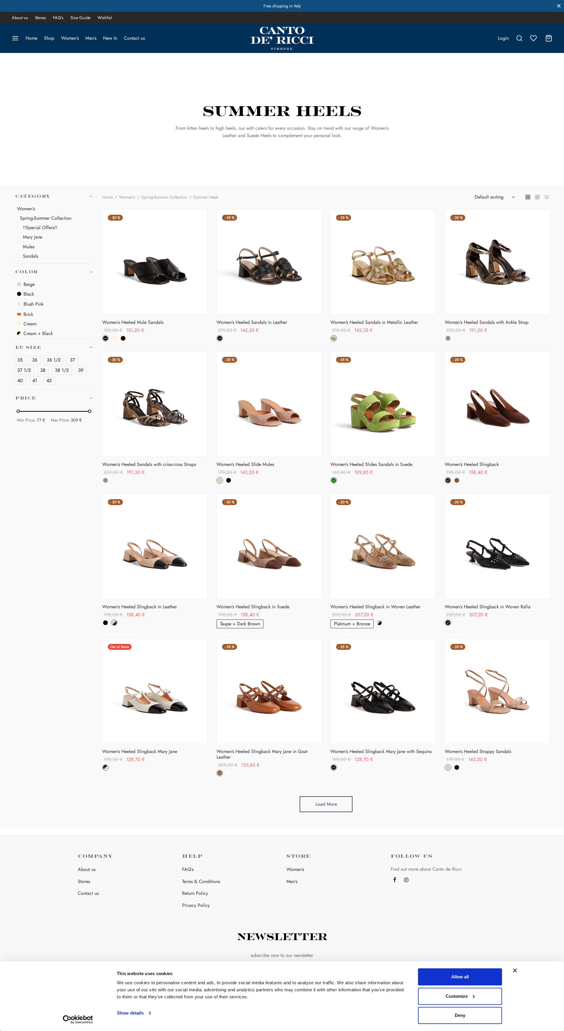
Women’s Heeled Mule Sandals (132, 322)
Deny (460, 1015)
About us (20, 18)
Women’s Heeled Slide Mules (245, 464)
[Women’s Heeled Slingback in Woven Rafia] (497, 546)
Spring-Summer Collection (45, 218)
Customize (457, 996)
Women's (127, 197)
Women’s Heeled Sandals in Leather (251, 322)
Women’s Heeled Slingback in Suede (252, 606)
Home (31, 38)
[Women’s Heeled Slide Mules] (269, 404)
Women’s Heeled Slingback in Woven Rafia (488, 606)
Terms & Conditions (201, 881)
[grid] (528, 197)
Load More (326, 804)
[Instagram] (406, 880)
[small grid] (537, 197)
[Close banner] (515, 970)
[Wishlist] (534, 38)
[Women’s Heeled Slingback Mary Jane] (155, 691)
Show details (130, 1012)
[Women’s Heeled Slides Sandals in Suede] (383, 404)
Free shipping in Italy (282, 6)
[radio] (105, 338)
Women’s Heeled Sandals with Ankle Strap (486, 322)
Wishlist (105, 18)
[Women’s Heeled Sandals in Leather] (269, 261)
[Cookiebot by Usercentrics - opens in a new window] (78, 1019)
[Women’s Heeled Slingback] (497, 404)
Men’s (90, 38)
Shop (49, 38)
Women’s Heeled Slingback (472, 464)
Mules (28, 246)
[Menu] (15, 38)
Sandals (30, 256)
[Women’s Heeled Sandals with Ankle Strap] (497, 261)
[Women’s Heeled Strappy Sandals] (497, 691)
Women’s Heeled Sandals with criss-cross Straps (149, 464)
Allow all (460, 976)
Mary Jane (32, 237)
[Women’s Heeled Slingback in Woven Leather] (383, 546)
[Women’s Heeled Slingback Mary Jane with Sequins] (383, 691)
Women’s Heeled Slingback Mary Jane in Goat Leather (262, 754)
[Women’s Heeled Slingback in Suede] (269, 546)
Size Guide (80, 18)
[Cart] (548, 38)
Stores (40, 18)
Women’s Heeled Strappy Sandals (478, 751)
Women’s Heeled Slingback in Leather (139, 606)
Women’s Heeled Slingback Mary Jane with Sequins (381, 751)
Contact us (134, 38)
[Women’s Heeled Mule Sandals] (155, 261)
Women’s (70, 38)
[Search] (519, 38)
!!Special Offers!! (40, 227)
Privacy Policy (196, 905)
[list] (546, 197)
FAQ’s (58, 18)
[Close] (559, 6)
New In (110, 38)
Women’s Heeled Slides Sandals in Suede (371, 464)
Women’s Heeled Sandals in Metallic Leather (374, 322)
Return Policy (195, 893)
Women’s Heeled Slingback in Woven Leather (375, 606)
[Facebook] (395, 880)
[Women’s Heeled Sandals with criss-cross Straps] (155, 404)
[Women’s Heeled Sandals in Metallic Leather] (383, 261)
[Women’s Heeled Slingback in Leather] (155, 546)
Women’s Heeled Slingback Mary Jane (139, 751)
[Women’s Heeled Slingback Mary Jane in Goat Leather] (269, 691)
